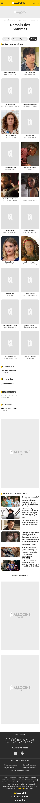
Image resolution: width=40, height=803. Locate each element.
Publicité (33, 777)
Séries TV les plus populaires (19, 20)
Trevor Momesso (10, 167)
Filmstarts (7, 765)
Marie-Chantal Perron (10, 325)
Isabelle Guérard (10, 357)
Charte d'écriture (33, 782)
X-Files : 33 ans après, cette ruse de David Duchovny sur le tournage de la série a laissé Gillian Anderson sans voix (30, 564)
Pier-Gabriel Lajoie (10, 72)
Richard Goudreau (7, 383)
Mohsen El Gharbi (30, 357)
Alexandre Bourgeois (30, 104)
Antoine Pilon (10, 104)
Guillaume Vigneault (8, 370)
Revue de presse (22, 782)
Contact (5, 777)
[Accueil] (18, 3)
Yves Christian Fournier (9, 396)
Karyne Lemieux (30, 293)
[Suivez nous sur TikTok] (26, 740)
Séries (9, 20)
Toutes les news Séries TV (20, 575)
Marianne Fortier (29, 230)
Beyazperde (8, 768)
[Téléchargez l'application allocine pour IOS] (17, 753)
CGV (8, 780)
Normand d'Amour (30, 167)
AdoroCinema (28, 768)
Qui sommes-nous (14, 777)
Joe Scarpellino (30, 72)
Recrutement (25, 777)
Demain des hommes (20, 27)
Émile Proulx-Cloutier (10, 199)
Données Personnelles (8, 782)
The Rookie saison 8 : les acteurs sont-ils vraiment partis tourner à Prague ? (30, 522)
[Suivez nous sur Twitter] (14, 740)
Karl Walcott (30, 136)
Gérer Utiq (24, 784)
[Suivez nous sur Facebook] (8, 740)
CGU (3, 780)
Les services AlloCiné (13, 784)
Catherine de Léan (30, 199)
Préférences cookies (31, 780)
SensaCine (27, 765)
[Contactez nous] (31, 740)
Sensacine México (17, 770)
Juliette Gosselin (29, 262)
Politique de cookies (17, 780)
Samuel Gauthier (10, 136)
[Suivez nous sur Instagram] (20, 740)
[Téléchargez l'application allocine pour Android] (23, 753)
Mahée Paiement (29, 325)
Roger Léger (10, 230)
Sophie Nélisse (10, 262)
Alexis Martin (10, 293)
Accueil (4, 20)
